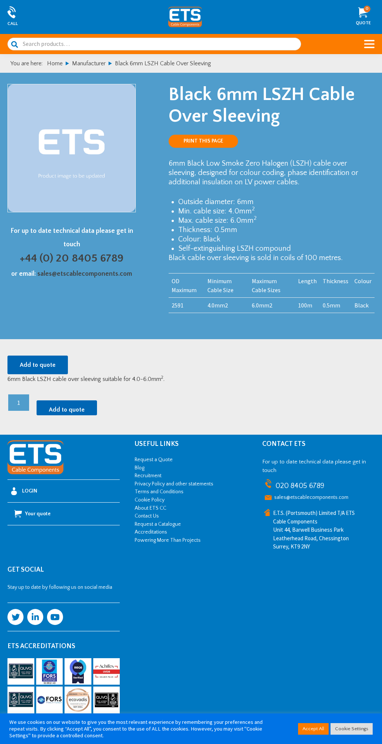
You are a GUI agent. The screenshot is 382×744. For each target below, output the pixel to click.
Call (12, 23)
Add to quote (38, 365)
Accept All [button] (313, 728)
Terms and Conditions (159, 492)
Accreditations (151, 532)
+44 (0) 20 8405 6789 (71, 258)
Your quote (38, 514)
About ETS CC (150, 508)
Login (29, 491)
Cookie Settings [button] (351, 728)
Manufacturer (89, 63)
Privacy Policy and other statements (174, 484)
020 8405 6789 (299, 486)
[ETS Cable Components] (35, 473)
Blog (139, 468)
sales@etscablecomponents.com (84, 274)
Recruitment (148, 476)
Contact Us (147, 516)
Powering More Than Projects (168, 540)
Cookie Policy (150, 500)
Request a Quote (154, 460)
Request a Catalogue (158, 524)
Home (55, 63)
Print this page (203, 141)
